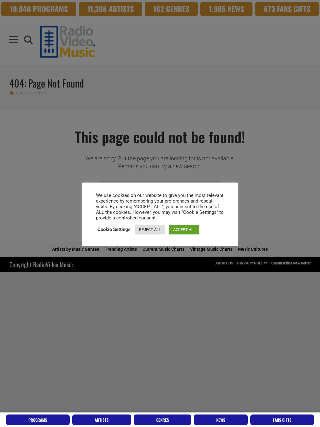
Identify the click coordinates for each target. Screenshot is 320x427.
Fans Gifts (282, 420)
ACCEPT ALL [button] (184, 229)
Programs (37, 420)
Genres (162, 420)
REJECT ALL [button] (150, 229)
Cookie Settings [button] (114, 229)
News (220, 420)
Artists (102, 420)
